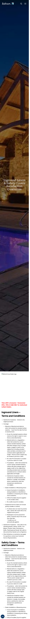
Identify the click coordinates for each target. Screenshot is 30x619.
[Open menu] (25, 3)
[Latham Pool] (8, 3)
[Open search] (21, 3)
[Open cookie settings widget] (2, 616)
